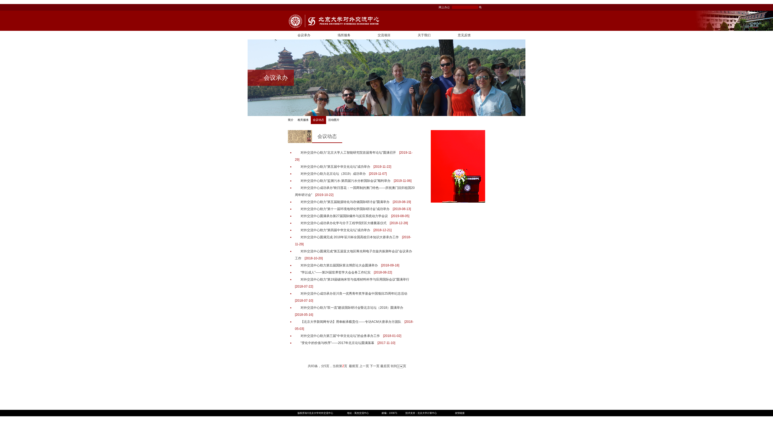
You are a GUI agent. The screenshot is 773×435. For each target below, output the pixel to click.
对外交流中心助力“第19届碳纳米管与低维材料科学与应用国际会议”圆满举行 (355, 279)
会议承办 (304, 35)
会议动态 (318, 119)
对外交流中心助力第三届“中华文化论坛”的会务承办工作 (340, 336)
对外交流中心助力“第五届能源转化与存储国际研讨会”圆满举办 (345, 202)
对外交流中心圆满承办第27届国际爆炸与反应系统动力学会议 (344, 216)
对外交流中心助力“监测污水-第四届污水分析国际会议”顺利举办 (346, 180)
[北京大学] (295, 21)
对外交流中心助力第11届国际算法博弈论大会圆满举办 (339, 265)
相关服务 (303, 119)
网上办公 (444, 7)
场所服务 (344, 35)
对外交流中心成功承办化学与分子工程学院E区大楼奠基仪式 (343, 223)
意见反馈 (464, 35)
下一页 (374, 366)
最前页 (354, 366)
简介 (290, 119)
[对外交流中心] (342, 21)
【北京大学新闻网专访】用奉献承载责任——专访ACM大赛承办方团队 (351, 321)
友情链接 (460, 413)
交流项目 (384, 35)
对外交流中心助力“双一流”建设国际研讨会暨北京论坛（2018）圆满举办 (352, 307)
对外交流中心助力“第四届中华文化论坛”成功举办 (335, 230)
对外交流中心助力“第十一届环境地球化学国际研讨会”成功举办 (345, 209)
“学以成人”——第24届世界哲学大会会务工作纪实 (336, 272)
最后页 (385, 366)
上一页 (364, 366)
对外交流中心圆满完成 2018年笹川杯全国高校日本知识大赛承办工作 (350, 237)
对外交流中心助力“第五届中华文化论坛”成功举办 (335, 166)
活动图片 (333, 119)
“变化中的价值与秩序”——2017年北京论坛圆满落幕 (337, 343)
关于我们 (424, 35)
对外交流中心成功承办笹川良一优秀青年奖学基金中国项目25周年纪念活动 (354, 293)
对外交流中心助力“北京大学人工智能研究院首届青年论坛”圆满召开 (348, 152)
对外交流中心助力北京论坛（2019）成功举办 (333, 173)
